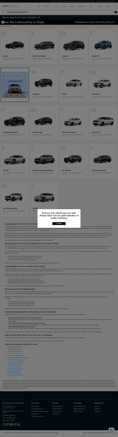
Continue (59, 223)
